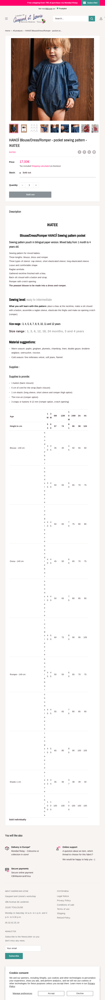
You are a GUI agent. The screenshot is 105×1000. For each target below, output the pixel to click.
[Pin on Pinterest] (84, 152)
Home (7, 31)
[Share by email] (94, 152)
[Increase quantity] (36, 185)
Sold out (30, 194)
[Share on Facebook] (79, 152)
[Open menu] (6, 19)
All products (18, 31)
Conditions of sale (65, 905)
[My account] (101, 18)
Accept (51, 993)
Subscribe (14, 956)
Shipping (61, 913)
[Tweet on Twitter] (89, 152)
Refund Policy (63, 918)
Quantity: (13, 185)
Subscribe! (92, 3)
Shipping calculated (41, 166)
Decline (80, 993)
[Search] (92, 18)
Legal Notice (63, 896)
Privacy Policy (64, 900)
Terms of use (63, 909)
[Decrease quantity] (22, 185)
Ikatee (12, 152)
